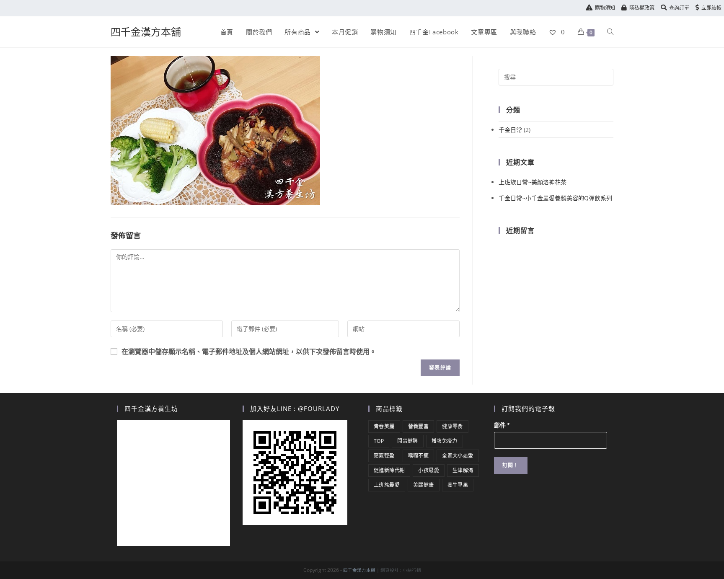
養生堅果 (457, 485)
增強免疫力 (445, 441)
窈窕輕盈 (384, 455)
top (379, 441)
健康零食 (452, 426)
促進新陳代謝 (389, 470)
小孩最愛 (428, 470)
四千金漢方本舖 (146, 32)
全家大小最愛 (457, 455)
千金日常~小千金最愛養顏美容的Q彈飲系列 (555, 198)
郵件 (502, 425)
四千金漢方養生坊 (151, 408)
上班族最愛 (387, 485)
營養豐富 (418, 426)
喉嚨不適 (418, 455)
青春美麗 (384, 426)
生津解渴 (462, 470)
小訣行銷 (412, 570)
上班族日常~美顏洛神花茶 (532, 182)
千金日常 (510, 130)
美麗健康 (423, 485)
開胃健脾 (407, 441)
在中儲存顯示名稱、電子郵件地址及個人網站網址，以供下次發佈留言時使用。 (249, 352)
